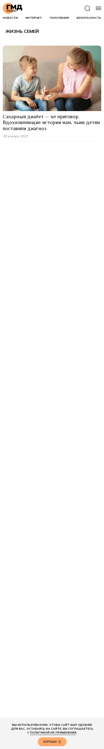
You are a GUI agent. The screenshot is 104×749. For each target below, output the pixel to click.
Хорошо (50, 741)
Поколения (59, 18)
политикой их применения (53, 732)
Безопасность (89, 18)
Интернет (34, 18)
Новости (10, 18)
